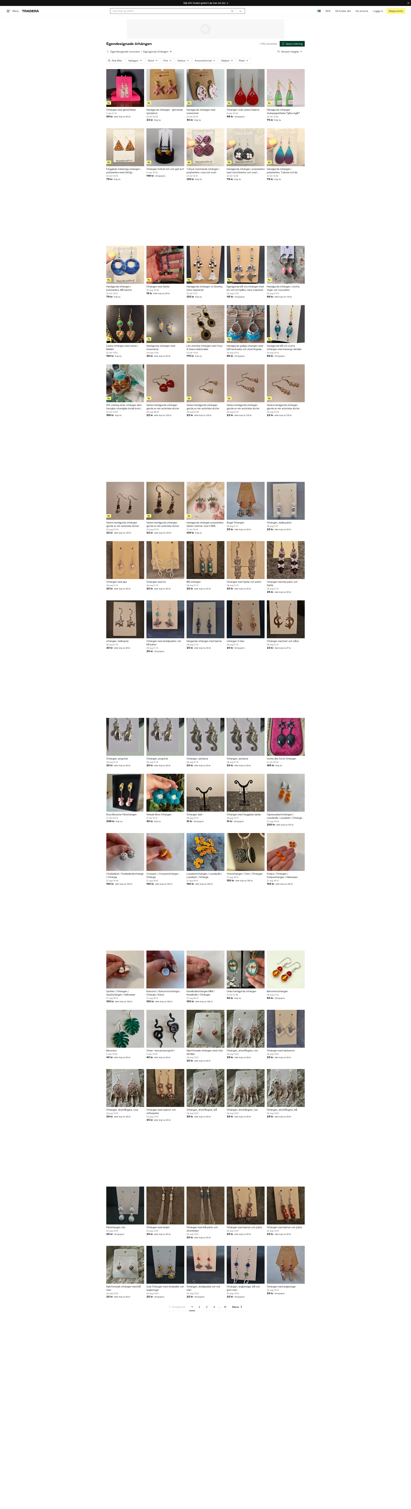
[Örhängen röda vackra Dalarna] (246, 88)
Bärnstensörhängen (277, 991)
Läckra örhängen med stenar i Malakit (122, 347)
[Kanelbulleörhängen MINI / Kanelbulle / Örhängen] (205, 969)
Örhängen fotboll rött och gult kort (165, 169)
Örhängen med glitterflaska (121, 109)
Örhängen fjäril (194, 814)
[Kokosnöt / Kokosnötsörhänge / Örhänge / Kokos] (165, 969)
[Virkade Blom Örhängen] (165, 793)
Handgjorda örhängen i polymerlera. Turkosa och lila (282, 171)
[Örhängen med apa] (125, 560)
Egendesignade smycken (125, 51)
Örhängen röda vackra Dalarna (243, 109)
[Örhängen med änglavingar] (286, 1265)
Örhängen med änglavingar (281, 1286)
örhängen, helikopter (117, 641)
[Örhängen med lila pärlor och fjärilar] (286, 560)
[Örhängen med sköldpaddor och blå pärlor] (165, 619)
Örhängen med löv (156, 581)
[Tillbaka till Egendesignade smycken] (107, 51)
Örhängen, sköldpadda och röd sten (203, 1288)
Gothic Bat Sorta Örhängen (281, 758)
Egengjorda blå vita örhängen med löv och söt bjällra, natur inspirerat (245, 288)
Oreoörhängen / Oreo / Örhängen (245, 873)
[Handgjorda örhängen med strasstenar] (165, 324)
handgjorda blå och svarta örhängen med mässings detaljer (284, 347)
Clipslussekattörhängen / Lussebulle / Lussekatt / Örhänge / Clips (285, 816)
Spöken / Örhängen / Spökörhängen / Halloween (120, 993)
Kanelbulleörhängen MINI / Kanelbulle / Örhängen (200, 993)
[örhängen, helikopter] (125, 619)
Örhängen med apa (116, 581)
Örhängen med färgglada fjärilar (244, 814)
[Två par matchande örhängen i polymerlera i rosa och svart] (205, 147)
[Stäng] (408, 3)
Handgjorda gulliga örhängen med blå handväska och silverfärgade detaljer (245, 347)
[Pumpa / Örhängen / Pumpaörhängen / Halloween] (286, 852)
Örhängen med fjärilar (158, 286)
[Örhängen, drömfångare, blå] (205, 1088)
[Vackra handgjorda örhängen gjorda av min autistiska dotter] (165, 383)
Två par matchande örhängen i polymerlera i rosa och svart (203, 171)
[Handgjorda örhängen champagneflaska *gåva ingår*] (286, 88)
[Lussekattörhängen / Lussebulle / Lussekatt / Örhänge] (205, 852)
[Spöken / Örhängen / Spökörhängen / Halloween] (125, 969)
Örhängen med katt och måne (283, 641)
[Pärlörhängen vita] (125, 1205)
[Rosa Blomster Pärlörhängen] (125, 793)
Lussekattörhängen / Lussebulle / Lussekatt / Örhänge (204, 875)
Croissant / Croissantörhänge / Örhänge (162, 875)
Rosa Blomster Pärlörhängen (121, 814)
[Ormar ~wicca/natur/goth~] (165, 1029)
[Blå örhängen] (205, 560)
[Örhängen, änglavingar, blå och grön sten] (246, 1265)
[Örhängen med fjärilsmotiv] (286, 1029)
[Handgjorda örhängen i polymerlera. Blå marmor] (125, 265)
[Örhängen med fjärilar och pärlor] (246, 560)
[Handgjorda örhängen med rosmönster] (205, 88)
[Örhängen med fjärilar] (165, 265)
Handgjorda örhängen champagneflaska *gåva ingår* (283, 111)
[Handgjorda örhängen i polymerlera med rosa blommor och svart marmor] (246, 147)
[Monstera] (125, 1029)
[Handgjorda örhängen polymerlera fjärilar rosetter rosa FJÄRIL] (205, 501)
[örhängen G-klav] (246, 619)
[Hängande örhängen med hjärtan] (205, 619)
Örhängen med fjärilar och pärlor (244, 581)
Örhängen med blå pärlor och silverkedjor (202, 1229)
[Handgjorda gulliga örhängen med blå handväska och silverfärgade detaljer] (246, 324)
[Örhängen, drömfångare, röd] (246, 1029)
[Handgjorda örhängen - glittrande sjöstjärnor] (165, 88)
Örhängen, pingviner (117, 758)
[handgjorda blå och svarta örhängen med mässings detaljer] (286, 324)
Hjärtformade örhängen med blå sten (123, 1288)
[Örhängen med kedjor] (165, 1205)
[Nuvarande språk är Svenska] (319, 11)
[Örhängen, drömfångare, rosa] (125, 1088)
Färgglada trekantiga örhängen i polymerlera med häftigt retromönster (123, 171)
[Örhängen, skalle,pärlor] (286, 501)
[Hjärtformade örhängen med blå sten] (125, 1265)
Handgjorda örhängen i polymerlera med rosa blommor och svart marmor (246, 171)
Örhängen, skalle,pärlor (279, 522)
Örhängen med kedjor (158, 1227)
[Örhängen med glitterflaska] (125, 88)
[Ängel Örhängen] (246, 501)
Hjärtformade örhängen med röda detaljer (205, 1052)
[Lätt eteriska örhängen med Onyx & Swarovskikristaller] (205, 324)
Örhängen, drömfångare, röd (242, 1050)
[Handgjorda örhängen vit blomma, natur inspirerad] (205, 265)
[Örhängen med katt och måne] (286, 619)
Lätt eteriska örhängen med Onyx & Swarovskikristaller (205, 347)
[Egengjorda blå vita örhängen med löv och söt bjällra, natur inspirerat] (246, 265)
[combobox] (173, 11)
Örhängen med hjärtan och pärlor (244, 1227)
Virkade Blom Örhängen (158, 814)
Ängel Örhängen (235, 522)
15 (225, 1307)
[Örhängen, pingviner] (125, 737)
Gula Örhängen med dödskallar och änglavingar (165, 1288)
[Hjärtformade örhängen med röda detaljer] (205, 1029)
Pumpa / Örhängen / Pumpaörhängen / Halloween (282, 875)
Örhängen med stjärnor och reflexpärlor (161, 1111)
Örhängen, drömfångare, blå (202, 1109)
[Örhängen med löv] (165, 560)
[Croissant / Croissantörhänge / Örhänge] (165, 852)
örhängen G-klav (236, 641)
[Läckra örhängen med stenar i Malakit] (125, 324)
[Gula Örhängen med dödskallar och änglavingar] (165, 1265)
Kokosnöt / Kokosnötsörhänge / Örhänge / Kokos (163, 993)
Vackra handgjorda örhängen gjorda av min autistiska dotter (162, 407)
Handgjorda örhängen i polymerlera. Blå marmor (119, 288)
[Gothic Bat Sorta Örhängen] (286, 737)
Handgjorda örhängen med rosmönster (201, 111)
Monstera (111, 1050)
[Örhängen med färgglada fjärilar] (246, 793)
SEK (327, 11)
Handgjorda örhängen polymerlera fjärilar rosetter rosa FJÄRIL (205, 524)
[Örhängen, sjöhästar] (205, 737)
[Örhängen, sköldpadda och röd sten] (205, 1265)
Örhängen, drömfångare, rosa (122, 1109)
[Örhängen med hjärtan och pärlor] (246, 1205)
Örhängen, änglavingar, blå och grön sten (243, 1288)
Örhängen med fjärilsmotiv (281, 1050)
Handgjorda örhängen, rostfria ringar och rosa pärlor (283, 288)
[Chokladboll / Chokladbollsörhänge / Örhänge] (125, 852)
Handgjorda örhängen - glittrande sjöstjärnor (164, 111)
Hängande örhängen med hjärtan (204, 641)
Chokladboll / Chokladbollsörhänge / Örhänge (125, 875)
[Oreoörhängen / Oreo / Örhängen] (246, 852)
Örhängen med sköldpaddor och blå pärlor (163, 643)
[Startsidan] (30, 11)
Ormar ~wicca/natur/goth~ (160, 1050)
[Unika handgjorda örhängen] (246, 969)
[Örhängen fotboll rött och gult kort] (165, 147)
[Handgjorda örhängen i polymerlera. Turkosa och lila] (286, 147)
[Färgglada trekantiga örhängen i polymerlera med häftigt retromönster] (125, 147)
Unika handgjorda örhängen (241, 991)
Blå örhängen (194, 581)
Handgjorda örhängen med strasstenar (160, 347)
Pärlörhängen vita (115, 1227)
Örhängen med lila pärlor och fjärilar (282, 583)
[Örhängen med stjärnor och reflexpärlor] (165, 1088)
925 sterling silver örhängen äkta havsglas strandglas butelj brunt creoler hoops (124, 407)
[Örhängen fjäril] (205, 793)
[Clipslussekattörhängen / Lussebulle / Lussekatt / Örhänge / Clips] (286, 793)
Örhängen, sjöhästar (197, 758)
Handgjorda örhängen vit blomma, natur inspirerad (205, 288)
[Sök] (232, 11)
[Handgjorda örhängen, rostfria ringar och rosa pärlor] (286, 265)
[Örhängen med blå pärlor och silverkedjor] (205, 1205)
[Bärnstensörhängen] (286, 969)
